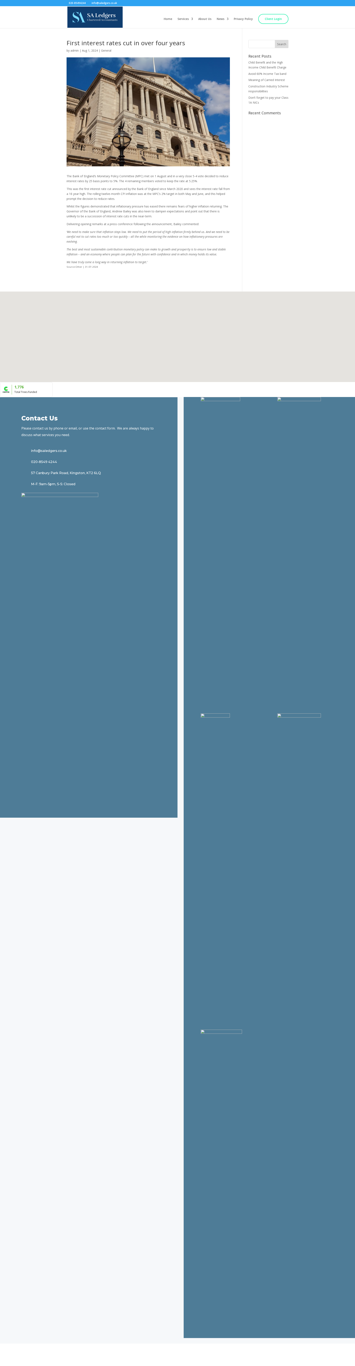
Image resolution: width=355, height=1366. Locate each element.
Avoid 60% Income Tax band (267, 74)
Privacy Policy (243, 19)
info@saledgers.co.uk (49, 451)
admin (74, 50)
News (220, 19)
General (106, 50)
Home (168, 19)
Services (183, 19)
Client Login (273, 19)
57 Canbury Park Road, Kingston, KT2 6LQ (66, 473)
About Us (204, 19)
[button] (163, 342)
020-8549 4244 (44, 462)
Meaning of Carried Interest (266, 80)
